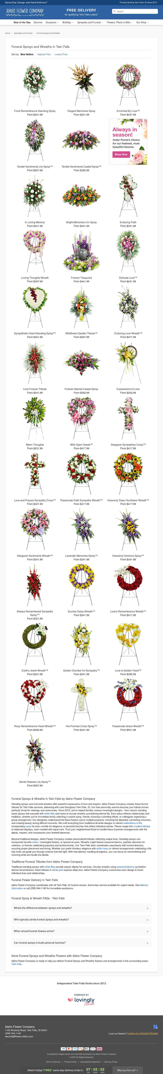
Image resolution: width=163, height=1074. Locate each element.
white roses (102, 848)
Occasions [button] (51, 22)
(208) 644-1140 (13, 1033)
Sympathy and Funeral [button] (89, 22)
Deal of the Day (22, 22)
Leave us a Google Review (142, 1033)
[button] (154, 1060)
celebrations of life (132, 823)
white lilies (49, 813)
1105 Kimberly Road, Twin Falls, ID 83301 (26, 1030)
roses (28, 826)
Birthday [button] (67, 22)
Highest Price (44, 54)
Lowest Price (61, 54)
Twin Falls (16, 964)
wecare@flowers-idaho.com (19, 1036)
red (53, 869)
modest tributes (142, 826)
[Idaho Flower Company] (28, 12)
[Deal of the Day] (128, 142)
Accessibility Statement (90, 1062)
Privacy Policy (70, 1062)
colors (35, 842)
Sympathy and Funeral (23, 33)
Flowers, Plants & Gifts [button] (119, 22)
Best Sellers (27, 54)
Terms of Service (53, 1062)
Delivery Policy (110, 1062)
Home (7, 33)
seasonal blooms (125, 866)
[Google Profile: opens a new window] (155, 1027)
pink (61, 869)
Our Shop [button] (141, 22)
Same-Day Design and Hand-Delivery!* (26, 2)
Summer (38, 22)
